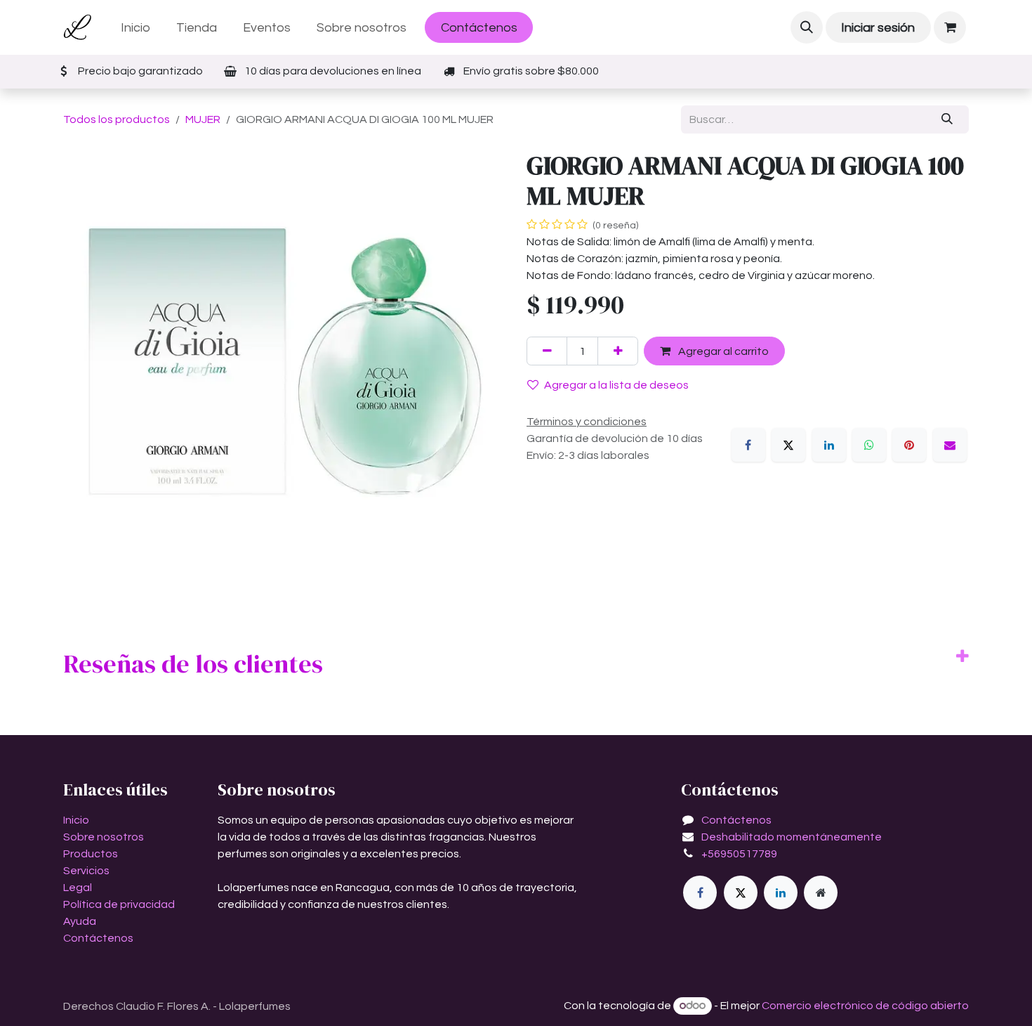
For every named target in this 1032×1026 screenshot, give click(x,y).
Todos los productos (116, 119)
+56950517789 (739, 853)
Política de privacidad (119, 904)
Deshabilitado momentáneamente (791, 837)
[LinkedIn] (829, 445)
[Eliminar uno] (547, 351)
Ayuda (79, 921)
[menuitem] (136, 28)
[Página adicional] (821, 892)
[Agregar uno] (617, 351)
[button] (806, 27)
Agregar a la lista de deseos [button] (616, 385)
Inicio (76, 820)
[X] (788, 445)
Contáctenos (479, 27)
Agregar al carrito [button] (722, 351)
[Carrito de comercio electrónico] (950, 27)
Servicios (86, 870)
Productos (90, 853)
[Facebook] (748, 445)
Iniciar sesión (878, 27)
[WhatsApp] (869, 445)
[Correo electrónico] (950, 445)
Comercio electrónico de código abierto (865, 1005)
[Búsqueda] (947, 119)
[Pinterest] (909, 445)
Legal (77, 887)
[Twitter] (741, 892)
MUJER (202, 119)
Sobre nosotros (103, 837)
